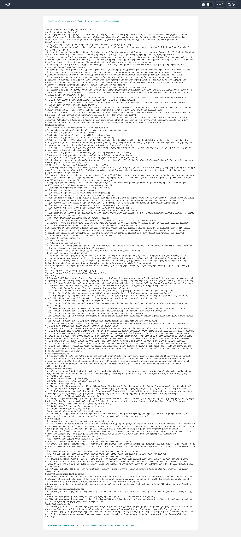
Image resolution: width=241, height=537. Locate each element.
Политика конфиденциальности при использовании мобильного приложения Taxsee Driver (91, 525)
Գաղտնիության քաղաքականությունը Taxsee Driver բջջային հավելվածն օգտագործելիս (83, 21)
